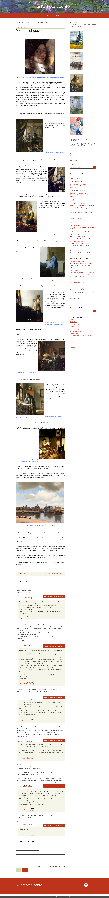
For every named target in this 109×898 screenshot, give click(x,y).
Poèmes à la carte (75, 326)
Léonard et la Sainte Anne (22, 22)
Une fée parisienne (75, 342)
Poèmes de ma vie (75, 347)
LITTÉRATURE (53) (26, 573)
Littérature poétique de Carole (78, 331)
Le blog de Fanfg (74, 324)
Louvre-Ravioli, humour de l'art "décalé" (80, 336)
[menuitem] (49, 15)
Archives (59, 16)
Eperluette (73, 340)
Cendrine (30, 645)
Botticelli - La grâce (76, 250)
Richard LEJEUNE (28, 785)
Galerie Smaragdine (75, 333)
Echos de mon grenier (76, 329)
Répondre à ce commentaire (54, 596)
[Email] (86, 885)
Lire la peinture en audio (78, 236)
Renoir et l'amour (75, 179)
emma (30, 739)
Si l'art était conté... (54, 6)
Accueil (49, 16)
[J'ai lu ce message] (107, 896)
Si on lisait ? (79, 298)
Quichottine (73, 338)
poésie (45, 573)
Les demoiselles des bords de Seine (81, 212)
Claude (72, 290)
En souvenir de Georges (44, 22)
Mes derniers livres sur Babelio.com (79, 154)
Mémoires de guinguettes (84, 263)
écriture (41, 573)
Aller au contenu (5, 1)
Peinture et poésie (29, 31)
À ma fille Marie (81, 282)
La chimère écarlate (75, 345)
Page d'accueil (33, 22)
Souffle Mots (73, 322)
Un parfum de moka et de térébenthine (82, 220)
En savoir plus (72, 896)
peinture (36, 573)
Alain (32, 616)
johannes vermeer (51, 573)
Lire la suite (78, 26)
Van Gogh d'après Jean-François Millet (82, 205)
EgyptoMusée (73, 319)
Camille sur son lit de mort (78, 243)
